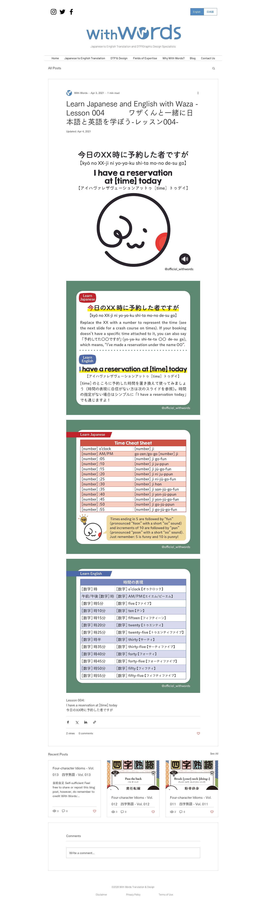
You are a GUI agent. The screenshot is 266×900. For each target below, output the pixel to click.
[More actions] (198, 93)
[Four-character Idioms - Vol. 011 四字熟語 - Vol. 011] (192, 775)
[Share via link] (94, 722)
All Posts (54, 68)
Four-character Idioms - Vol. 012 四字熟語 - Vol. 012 (132, 801)
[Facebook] (71, 12)
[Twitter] (62, 12)
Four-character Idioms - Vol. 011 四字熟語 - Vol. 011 (191, 801)
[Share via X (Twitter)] (77, 722)
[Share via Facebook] (68, 722)
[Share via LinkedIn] (85, 722)
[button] (213, 68)
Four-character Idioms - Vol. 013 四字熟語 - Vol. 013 (73, 771)
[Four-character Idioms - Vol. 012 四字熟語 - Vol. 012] (133, 775)
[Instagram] (53, 12)
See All (214, 753)
